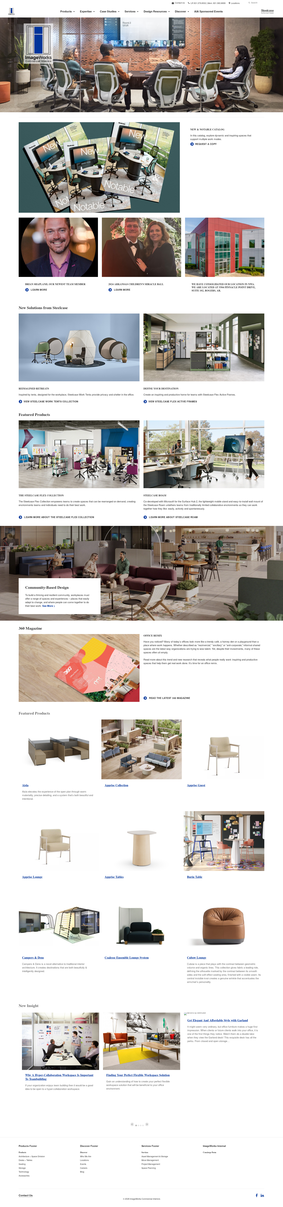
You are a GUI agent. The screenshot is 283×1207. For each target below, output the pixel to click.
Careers (83, 1167)
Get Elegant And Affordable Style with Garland (217, 1020)
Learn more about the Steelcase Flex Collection (59, 517)
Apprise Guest (196, 785)
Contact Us (179, 2)
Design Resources (155, 11)
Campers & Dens (33, 957)
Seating (22, 1164)
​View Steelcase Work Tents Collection (51, 401)
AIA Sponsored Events (208, 11)
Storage (22, 1167)
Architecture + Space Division (32, 1156)
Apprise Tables (114, 877)
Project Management (151, 1164)
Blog (82, 1171)
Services (130, 11)
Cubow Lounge (196, 957)
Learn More (38, 289)
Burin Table (194, 877)
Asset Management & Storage (155, 1156)
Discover (180, 11)
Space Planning (149, 1167)
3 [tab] (141, 1125)
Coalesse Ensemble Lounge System (127, 957)
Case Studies (108, 11)
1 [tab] (136, 1125)
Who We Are (85, 1156)
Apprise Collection (116, 785)
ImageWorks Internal (214, 1146)
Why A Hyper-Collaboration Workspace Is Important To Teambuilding (59, 1077)
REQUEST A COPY (206, 144)
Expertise (86, 11)
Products (66, 11)
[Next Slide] (147, 1124)
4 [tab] (143, 1125)
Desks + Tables (25, 1160)
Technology (24, 1171)
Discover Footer (89, 1146)
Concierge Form (209, 1152)
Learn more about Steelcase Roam (173, 517)
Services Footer (150, 1146)
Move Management (150, 1160)
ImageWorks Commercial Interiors (145, 1198)
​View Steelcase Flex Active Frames (172, 401)
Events (83, 1164)
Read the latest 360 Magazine (169, 698)
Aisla (25, 785)
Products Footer (28, 1146)
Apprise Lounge (32, 877)
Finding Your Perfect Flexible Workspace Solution (138, 1075)
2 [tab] (138, 1125)
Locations (84, 1160)
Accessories (24, 1175)
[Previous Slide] (132, 1124)
